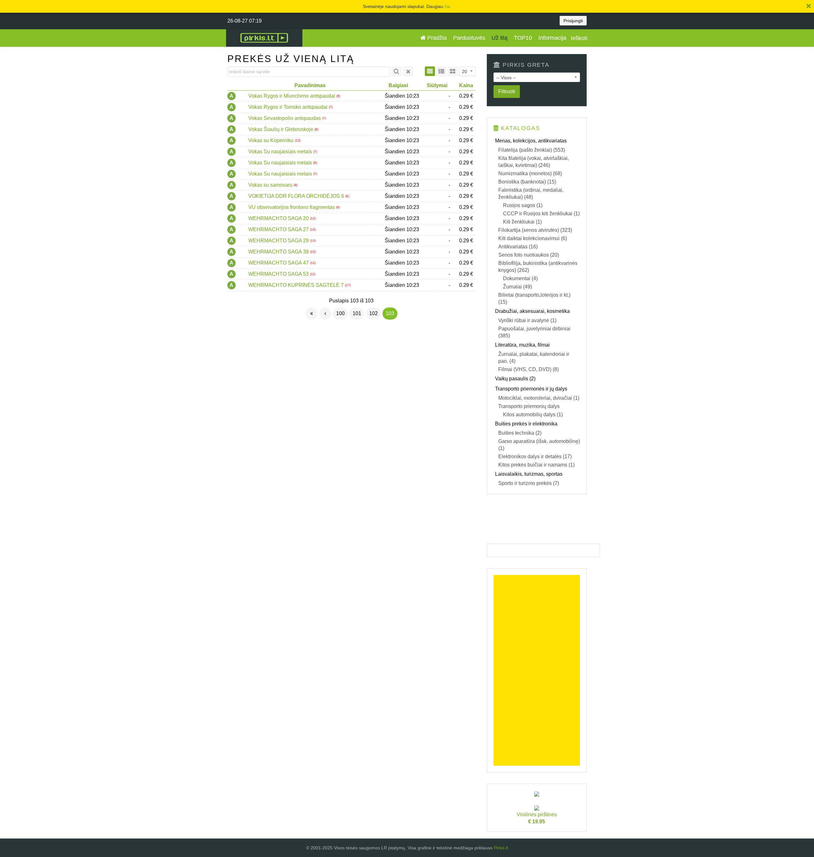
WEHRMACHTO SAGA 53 (279, 274)
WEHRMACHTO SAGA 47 (279, 263)
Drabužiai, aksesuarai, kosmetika (532, 311)
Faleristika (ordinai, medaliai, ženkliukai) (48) (530, 193)
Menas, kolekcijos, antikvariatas (531, 140)
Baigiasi (398, 85)
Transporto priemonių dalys (529, 406)
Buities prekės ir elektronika (526, 423)
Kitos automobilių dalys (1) (533, 414)
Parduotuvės (469, 38)
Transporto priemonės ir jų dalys (531, 388)
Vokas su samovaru (271, 185)
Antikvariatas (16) (518, 246)
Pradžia (436, 38)
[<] (325, 314)
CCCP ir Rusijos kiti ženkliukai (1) (541, 213)
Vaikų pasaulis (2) (515, 378)
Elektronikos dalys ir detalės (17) (535, 456)
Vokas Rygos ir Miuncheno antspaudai (292, 96)
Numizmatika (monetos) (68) (530, 173)
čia (447, 6)
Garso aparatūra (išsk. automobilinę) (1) (539, 445)
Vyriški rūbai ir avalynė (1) (527, 320)
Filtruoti (506, 91)
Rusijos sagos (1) (522, 205)
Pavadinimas (310, 85)
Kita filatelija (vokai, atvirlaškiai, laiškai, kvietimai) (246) (533, 162)
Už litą (499, 38)
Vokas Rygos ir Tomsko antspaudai (288, 107)
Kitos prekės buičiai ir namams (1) (536, 464)
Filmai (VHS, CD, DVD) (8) (528, 369)
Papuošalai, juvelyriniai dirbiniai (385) (534, 332)
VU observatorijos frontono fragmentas (292, 207)
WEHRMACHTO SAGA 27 (279, 229)
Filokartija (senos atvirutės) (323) (535, 230)
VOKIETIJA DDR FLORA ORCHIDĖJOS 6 (296, 196)
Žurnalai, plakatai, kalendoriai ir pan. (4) (533, 357)
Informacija (552, 38)
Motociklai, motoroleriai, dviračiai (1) (538, 398)
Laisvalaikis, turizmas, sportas (528, 474)
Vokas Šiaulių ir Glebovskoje (281, 129)
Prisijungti (573, 20)
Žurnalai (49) (517, 286)
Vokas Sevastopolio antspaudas (285, 118)
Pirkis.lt (501, 847)
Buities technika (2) (520, 433)
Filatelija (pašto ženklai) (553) (531, 150)
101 (357, 313)
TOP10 (523, 38)
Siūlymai (437, 85)
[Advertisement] (536, 670)
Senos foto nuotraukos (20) (528, 255)
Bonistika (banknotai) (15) (527, 181)
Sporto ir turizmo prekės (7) (528, 483)
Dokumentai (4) (520, 278)
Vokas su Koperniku (271, 140)
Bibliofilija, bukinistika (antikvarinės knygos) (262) (537, 266)
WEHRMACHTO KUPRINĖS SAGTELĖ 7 (296, 285)
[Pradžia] (312, 314)
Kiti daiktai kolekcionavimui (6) (532, 238)
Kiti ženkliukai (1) (522, 222)
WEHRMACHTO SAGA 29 (279, 240)
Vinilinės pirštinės (537, 818)
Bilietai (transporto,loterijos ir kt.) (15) (534, 298)
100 (340, 313)
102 (373, 313)
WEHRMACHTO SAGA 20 (279, 218)
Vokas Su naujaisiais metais (280, 151)
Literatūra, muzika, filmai (522, 345)
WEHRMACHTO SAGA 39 (279, 251)
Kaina (466, 85)
